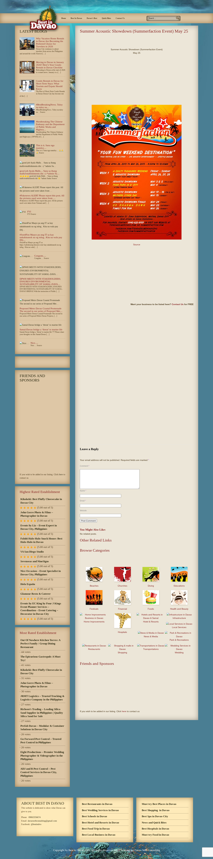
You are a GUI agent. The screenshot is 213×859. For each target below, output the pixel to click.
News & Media (151, 636)
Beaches (94, 586)
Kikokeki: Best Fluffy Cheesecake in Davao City (41, 501)
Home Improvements (94, 621)
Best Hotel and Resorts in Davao (100, 822)
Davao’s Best (92, 18)
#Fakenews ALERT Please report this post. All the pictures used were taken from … (42, 196)
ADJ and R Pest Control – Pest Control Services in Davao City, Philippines (38, 772)
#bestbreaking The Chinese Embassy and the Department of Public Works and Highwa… (50, 125)
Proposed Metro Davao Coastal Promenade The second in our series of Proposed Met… (41, 309)
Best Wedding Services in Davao (100, 810)
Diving (151, 586)
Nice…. (34, 343)
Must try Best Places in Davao (159, 804)
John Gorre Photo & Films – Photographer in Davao (36, 514)
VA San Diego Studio (32, 551)
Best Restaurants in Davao (97, 804)
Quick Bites (106, 18)
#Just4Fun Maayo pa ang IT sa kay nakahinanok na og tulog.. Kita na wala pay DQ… (41, 237)
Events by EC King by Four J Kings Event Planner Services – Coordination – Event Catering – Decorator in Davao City (40, 608)
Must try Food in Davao (155, 834)
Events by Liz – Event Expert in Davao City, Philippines (38, 527)
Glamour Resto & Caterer (35, 593)
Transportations (151, 649)
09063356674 (35, 817)
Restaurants (94, 649)
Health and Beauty (179, 609)
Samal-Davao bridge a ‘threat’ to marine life (41, 329)
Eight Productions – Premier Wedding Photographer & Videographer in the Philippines (42, 756)
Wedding (179, 652)
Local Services (179, 627)
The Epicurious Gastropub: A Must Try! (40, 658)
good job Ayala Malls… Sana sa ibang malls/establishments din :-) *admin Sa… (39, 172)
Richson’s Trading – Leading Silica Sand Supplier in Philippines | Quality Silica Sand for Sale (41, 713)
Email (83, 501)
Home (63, 18)
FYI (29, 211)
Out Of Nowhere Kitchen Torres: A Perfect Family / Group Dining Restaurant (40, 644)
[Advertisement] (116, 40)
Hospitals (122, 632)
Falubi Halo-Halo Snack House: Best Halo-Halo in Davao (41, 540)
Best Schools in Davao (94, 816)
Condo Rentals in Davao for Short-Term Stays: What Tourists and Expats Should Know (49, 85)
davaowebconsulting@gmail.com (42, 821)
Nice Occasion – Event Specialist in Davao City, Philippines (40, 573)
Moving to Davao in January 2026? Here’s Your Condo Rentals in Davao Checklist (50, 65)
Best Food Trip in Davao (96, 828)
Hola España (27, 584)
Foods (151, 609)
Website (83, 511)
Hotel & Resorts (151, 621)
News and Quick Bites (154, 822)
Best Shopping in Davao (155, 810)
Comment (84, 466)
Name (83, 491)
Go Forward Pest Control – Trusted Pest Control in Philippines (40, 741)
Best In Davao (76, 18)
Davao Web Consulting (147, 850)
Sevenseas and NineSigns (34, 561)
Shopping (122, 652)
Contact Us (120, 18)
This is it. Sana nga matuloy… (45, 146)
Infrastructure (179, 618)
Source (136, 244)
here (124, 711)
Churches (122, 586)
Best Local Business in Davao (98, 834)
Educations (179, 586)
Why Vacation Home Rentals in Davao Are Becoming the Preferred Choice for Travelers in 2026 (50, 42)
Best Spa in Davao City (155, 816)
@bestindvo (36, 824)
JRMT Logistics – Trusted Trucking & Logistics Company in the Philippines (42, 698)
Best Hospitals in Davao (155, 828)
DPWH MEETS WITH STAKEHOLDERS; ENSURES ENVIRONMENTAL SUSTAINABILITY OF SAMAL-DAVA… (40, 281)
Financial (122, 609)
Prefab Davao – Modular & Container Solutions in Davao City (42, 727)
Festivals (94, 609)
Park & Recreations (179, 640)
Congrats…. (40, 256)
